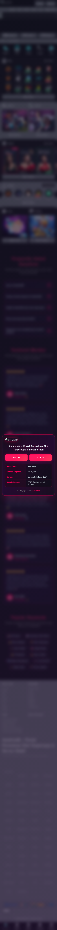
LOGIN (40, 457)
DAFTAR (16, 457)
